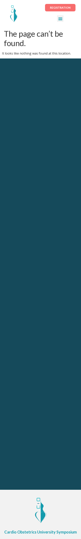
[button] (60, 18)
